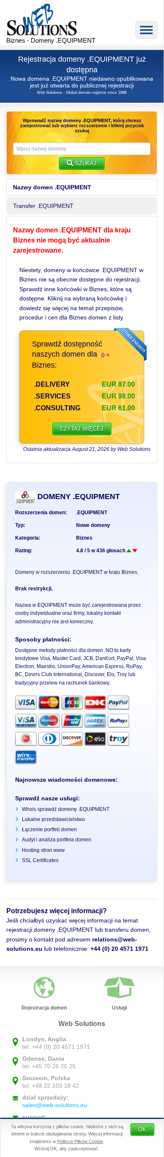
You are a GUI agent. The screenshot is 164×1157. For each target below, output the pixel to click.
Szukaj (86, 163)
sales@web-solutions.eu (54, 1105)
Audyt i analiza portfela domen (56, 840)
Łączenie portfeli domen (49, 829)
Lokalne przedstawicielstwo (53, 819)
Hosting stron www (43, 850)
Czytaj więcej (81, 429)
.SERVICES (52, 396)
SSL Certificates (40, 860)
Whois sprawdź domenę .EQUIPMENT (65, 809)
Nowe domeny (93, 525)
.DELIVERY (52, 384)
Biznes (84, 538)
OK (142, 1129)
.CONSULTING (57, 408)
